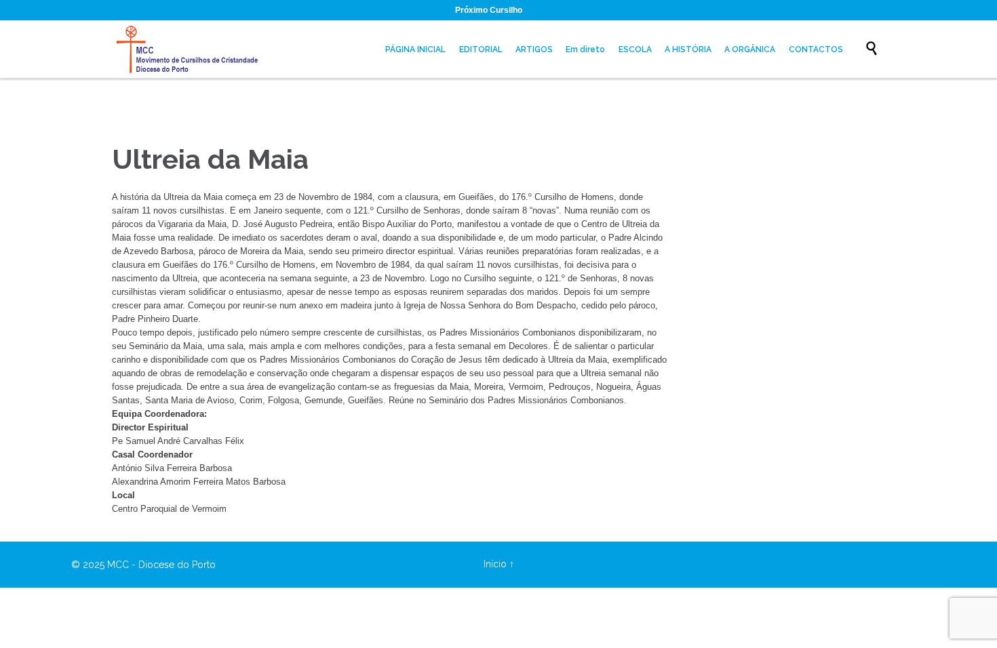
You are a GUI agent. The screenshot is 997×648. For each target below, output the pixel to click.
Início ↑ (499, 564)
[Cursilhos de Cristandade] (190, 49)
